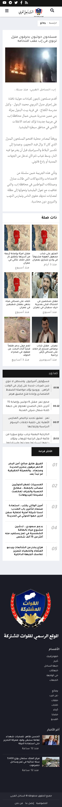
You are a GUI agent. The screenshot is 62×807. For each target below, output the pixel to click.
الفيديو (54, 719)
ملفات (54, 700)
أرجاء (55, 710)
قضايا (55, 714)
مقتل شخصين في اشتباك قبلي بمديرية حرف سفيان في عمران (45, 304)
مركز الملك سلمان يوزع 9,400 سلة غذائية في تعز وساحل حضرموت (23, 762)
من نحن (19, 803)
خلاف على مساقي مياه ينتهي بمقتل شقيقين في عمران (18, 304)
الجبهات (53, 680)
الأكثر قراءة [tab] (45, 451)
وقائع (43, 23)
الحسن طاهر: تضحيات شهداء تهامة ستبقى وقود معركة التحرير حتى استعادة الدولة (21, 740)
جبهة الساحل (51, 666)
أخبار (56, 661)
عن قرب (53, 695)
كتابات (54, 705)
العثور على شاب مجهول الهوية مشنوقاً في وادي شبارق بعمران (45, 256)
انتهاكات (53, 670)
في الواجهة (52, 675)
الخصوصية (41, 803)
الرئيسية (53, 23)
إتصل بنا (29, 803)
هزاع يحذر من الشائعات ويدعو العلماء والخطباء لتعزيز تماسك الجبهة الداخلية (25, 551)
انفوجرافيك (52, 656)
